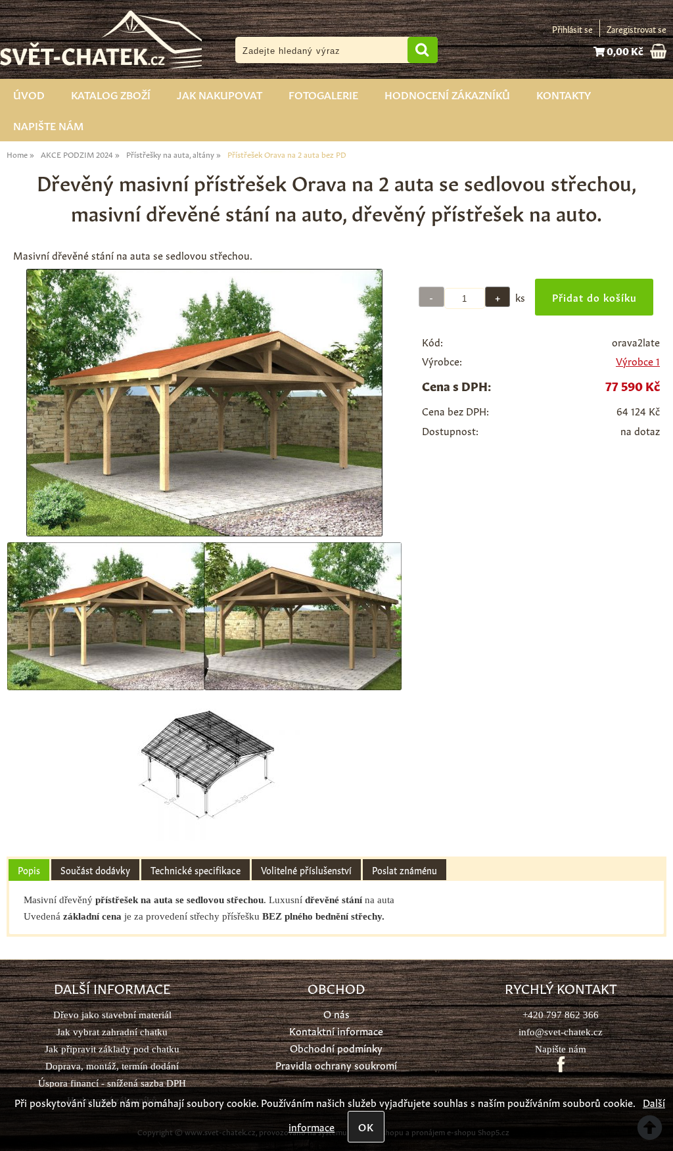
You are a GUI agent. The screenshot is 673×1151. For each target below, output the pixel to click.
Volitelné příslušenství (306, 869)
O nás (336, 1013)
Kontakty (563, 94)
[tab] (29, 870)
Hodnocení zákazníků (447, 94)
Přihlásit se (572, 28)
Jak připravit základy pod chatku (112, 1048)
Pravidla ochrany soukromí (336, 1064)
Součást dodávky (95, 869)
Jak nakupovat (219, 94)
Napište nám (48, 125)
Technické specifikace (196, 869)
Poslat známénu (404, 869)
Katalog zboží (111, 94)
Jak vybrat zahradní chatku (112, 1031)
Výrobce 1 (638, 360)
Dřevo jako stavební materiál (112, 1014)
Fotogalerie (323, 94)
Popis (29, 869)
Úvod (29, 94)
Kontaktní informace (336, 1030)
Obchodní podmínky (336, 1047)
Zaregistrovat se (636, 28)
